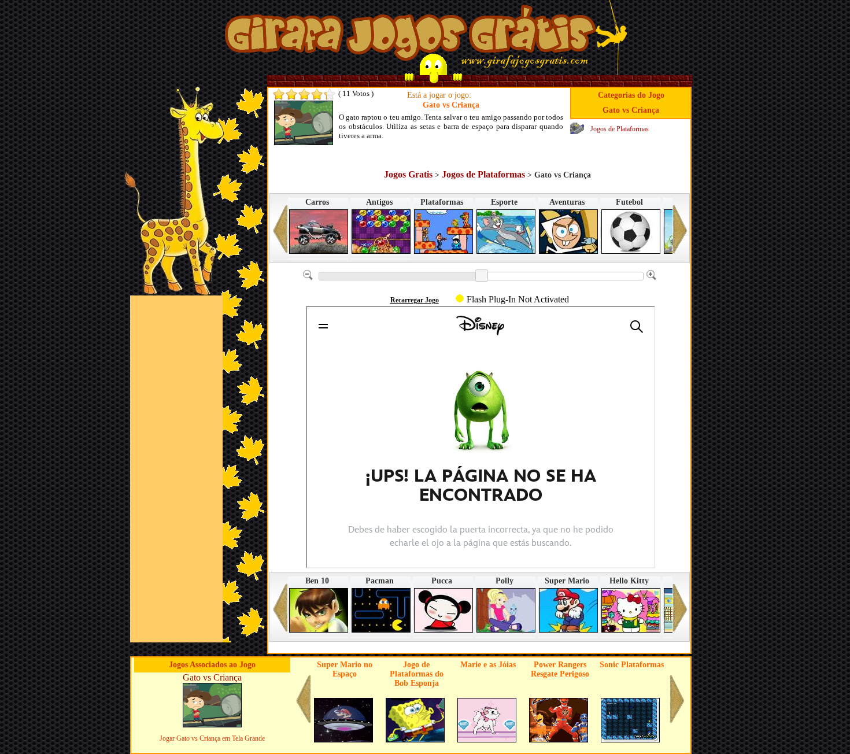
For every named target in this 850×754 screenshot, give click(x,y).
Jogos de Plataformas (619, 129)
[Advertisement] (176, 468)
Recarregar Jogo (414, 300)
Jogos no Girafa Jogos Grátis (410, 36)
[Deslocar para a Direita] (680, 234)
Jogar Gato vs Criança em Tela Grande (212, 738)
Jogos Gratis (408, 174)
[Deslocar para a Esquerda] (280, 234)
